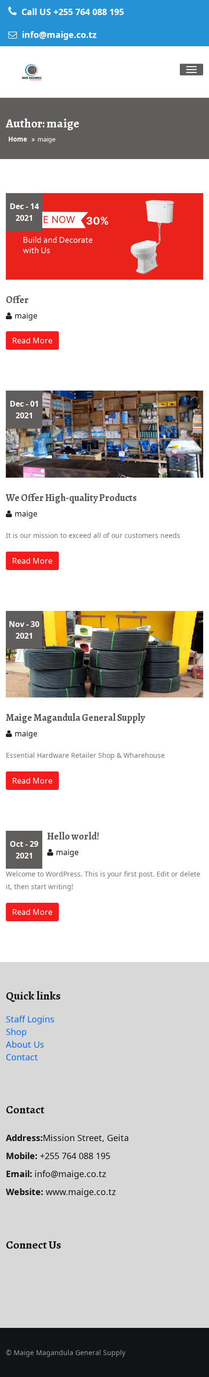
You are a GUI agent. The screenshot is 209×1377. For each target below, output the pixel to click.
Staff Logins (30, 1019)
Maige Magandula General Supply (75, 717)
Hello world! (73, 836)
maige (26, 315)
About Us (25, 1044)
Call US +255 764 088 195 (71, 12)
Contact (22, 1057)
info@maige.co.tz (58, 34)
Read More (32, 340)
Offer (17, 299)
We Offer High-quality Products (71, 497)
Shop (16, 1031)
